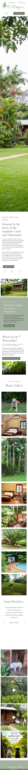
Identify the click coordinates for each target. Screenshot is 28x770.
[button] (6, 13)
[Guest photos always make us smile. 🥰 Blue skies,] (14, 662)
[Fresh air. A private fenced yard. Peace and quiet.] (14, 744)
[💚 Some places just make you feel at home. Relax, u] (14, 717)
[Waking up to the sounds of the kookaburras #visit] (14, 690)
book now (14, 769)
